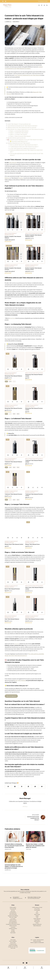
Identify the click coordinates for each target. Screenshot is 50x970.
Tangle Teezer (37, 920)
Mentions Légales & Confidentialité (37, 942)
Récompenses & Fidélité (43, 1)
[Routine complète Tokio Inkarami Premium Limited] (35, 254)
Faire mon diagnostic (11, 696)
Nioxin (37, 913)
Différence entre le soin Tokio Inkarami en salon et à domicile (21, 127)
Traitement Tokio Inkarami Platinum (13, 461)
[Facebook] (2, 1)
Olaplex (37, 915)
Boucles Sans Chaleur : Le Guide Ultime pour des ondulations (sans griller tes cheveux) (35, 846)
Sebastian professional (37, 924)
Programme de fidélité (13, 945)
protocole (16, 643)
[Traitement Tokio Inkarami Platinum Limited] (35, 448)
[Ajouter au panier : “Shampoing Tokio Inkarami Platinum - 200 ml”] (8, 369)
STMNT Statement (37, 918)
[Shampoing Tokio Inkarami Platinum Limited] (35, 362)
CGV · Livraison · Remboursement (37, 939)
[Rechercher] (39, 5)
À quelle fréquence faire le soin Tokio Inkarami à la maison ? (24, 146)
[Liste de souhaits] (41, 5)
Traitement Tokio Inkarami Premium (13, 494)
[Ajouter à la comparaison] (17, 229)
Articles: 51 (25, 806)
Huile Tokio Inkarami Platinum (12, 619)
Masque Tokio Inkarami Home (32, 544)
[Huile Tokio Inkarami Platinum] (15, 605)
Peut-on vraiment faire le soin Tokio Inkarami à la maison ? (24, 145)
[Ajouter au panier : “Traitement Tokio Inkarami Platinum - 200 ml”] (8, 455)
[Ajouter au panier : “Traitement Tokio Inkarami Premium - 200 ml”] (8, 487)
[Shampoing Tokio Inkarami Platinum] (15, 362)
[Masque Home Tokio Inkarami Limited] (15, 530)
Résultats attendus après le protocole (16, 138)
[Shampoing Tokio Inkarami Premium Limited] (35, 394)
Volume (41, 233)
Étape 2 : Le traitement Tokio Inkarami (19, 132)
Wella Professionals (37, 925)
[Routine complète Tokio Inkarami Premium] (15, 254)
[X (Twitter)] (15, 786)
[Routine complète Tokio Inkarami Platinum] (15, 222)
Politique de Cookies (37, 941)
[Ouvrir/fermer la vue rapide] (21, 229)
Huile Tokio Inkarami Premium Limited (34, 619)
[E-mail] (41, 786)
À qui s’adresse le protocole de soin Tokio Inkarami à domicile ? (22, 125)
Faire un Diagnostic (13, 941)
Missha (37, 922)
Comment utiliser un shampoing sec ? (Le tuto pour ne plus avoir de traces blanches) (14, 846)
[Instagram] (5, 1)
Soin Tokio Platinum (20, 680)
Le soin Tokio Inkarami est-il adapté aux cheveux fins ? (23, 148)
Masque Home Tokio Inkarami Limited (14, 544)
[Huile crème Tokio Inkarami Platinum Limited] (35, 575)
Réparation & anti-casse (9, 234)
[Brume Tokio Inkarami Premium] (15, 575)
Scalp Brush (12, 318)
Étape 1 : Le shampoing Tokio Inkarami (19, 131)
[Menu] (47, 5)
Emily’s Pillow (37, 908)
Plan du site (13, 948)
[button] (8, 229)
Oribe (37, 917)
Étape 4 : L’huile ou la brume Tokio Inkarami (20, 136)
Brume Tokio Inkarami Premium (12, 588)
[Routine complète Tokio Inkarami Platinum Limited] (35, 222)
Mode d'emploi (16, 21)
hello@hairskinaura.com (17, 898)
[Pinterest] (21, 786)
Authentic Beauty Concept (37, 907)
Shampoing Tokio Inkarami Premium (13, 408)
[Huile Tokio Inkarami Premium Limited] (35, 605)
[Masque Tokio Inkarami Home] (35, 530)
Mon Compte (12, 939)
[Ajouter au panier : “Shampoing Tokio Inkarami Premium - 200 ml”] (8, 401)
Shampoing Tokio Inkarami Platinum (13, 376)
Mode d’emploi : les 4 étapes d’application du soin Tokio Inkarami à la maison (25, 129)
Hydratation (14, 233)
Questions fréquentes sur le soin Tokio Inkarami (18, 143)
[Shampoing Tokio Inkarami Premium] (15, 394)
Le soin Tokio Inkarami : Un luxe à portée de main (19, 124)
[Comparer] (44, 5)
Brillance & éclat (8, 233)
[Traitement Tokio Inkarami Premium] (15, 480)
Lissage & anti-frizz (35, 233)
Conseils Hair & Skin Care (13, 946)
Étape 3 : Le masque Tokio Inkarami (18, 134)
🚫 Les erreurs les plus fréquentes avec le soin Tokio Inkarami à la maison (24, 139)
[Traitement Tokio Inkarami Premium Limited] (35, 480)
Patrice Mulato (37, 914)
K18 (37, 911)
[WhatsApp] (35, 786)
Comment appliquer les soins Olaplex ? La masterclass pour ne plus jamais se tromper (14, 866)
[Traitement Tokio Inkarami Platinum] (15, 448)
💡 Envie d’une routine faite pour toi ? (19, 141)
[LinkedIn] (28, 786)
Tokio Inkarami (13, 162)
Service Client (13, 942)
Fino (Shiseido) (37, 910)
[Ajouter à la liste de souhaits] (12, 229)
